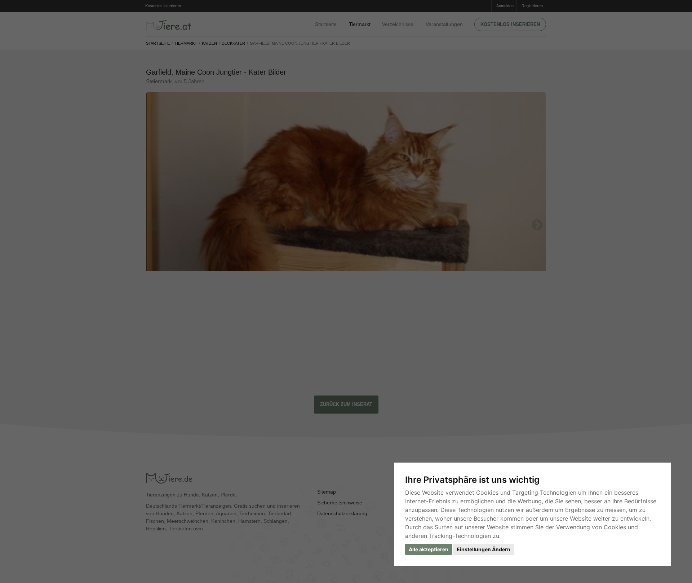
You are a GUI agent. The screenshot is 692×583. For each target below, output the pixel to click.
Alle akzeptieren (428, 549)
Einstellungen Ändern (483, 549)
